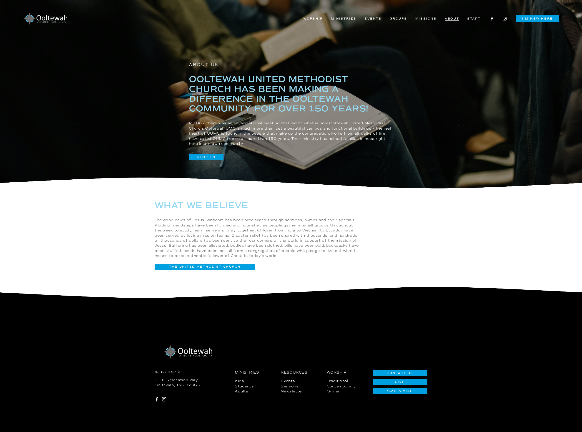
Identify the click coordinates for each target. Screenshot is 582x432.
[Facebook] (492, 18)
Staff (473, 18)
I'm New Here (537, 18)
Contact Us (400, 373)
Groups (398, 18)
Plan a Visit (400, 391)
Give (400, 382)
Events (373, 18)
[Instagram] (504, 18)
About (452, 18)
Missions (426, 18)
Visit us (206, 157)
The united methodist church (205, 267)
